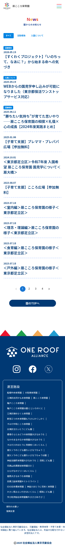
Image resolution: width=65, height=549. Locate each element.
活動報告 (21, 35)
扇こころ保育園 (20, 6)
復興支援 (10, 511)
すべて (9, 35)
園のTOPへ (33, 303)
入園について (37, 35)
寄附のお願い (12, 506)
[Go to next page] (49, 289)
